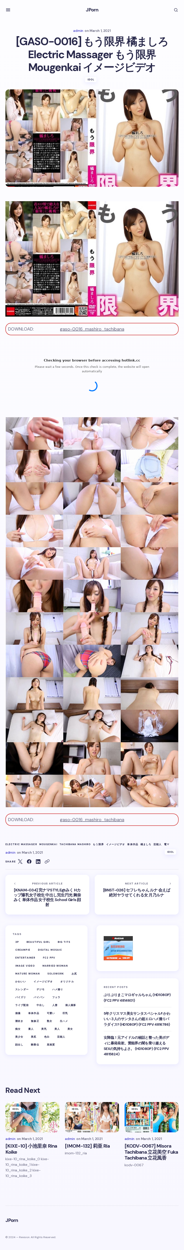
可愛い (51, 1013)
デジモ (41, 989)
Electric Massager (21, 844)
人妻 (55, 1005)
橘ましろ (145, 844)
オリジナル (67, 981)
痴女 (18, 1028)
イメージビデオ (115, 844)
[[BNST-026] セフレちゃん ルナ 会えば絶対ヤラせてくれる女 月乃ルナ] (137, 895)
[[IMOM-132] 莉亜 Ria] (92, 1117)
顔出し (19, 1044)
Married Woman (55, 965)
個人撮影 (70, 1005)
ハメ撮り (57, 989)
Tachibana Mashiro (75, 844)
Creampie (22, 949)
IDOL (91, 79)
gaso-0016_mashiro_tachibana (92, 329)
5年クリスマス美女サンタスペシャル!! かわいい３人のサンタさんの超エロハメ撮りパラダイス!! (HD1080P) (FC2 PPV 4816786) (137, 1019)
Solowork (55, 973)
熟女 (49, 1021)
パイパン (39, 997)
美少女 (19, 1036)
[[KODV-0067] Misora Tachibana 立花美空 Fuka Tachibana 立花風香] (152, 1117)
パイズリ (20, 997)
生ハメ (64, 1021)
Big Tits (64, 942)
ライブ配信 (22, 1005)
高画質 (51, 1044)
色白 (47, 1036)
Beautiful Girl (38, 942)
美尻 (33, 1036)
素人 (31, 1028)
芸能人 (157, 844)
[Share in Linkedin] (38, 861)
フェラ (56, 997)
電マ (166, 844)
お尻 (74, 973)
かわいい (20, 981)
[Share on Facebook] (29, 861)
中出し (41, 1005)
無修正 (35, 1021)
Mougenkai (48, 844)
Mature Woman (27, 973)
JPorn (92, 10)
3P (17, 942)
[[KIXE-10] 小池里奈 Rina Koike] (32, 1117)
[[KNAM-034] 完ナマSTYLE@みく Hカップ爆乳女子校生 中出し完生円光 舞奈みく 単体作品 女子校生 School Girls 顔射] (47, 895)
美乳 (44, 1028)
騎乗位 (35, 1044)
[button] (8, 10)
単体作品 (132, 844)
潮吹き (19, 1021)
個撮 (18, 1013)
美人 (57, 1028)
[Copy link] (47, 861)
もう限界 (98, 844)
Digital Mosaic (50, 949)
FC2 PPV (49, 957)
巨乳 (65, 1013)
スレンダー (22, 989)
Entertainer (25, 957)
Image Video (25, 965)
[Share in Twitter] (20, 861)
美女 (70, 1028)
